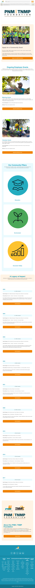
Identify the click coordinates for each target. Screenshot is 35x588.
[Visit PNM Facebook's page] (11, 553)
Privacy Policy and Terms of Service (4, 569)
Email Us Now (17, 536)
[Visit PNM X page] (17, 553)
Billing (8, 563)
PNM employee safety (27, 568)
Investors (5, 564)
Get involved (22, 563)
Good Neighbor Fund (18, 563)
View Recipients (17, 303)
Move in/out (8, 569)
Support (5, 566)
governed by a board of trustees (21, 529)
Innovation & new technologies (32, 563)
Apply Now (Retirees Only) (17, 108)
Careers (3, 566)
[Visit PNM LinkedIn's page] (23, 553)
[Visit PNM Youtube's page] (20, 553)
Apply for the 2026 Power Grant (17, 58)
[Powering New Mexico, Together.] (3, 1)
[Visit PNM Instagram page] (14, 553)
